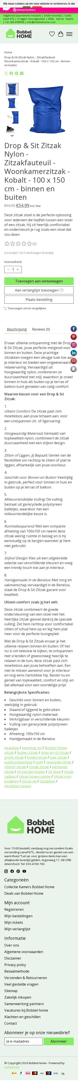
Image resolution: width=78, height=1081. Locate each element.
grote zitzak (14, 757)
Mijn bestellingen (18, 916)
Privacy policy (15, 964)
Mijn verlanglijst (17, 929)
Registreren (14, 909)
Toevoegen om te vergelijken (27, 308)
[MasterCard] (35, 1073)
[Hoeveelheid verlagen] (8, 269)
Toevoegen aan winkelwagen (39, 281)
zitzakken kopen (17, 786)
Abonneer (58, 1041)
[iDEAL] (14, 1073)
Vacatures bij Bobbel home (26, 1010)
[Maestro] (49, 1073)
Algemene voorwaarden (23, 951)
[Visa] (42, 1073)
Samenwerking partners (24, 1003)
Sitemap (11, 990)
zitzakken (47, 781)
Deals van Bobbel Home (23, 893)
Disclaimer (12, 958)
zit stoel (54, 771)
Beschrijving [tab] (17, 329)
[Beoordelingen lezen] (18, 243)
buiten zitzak (27, 752)
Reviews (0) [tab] (41, 329)
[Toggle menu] (69, 34)
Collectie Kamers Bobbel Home (29, 886)
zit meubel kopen (31, 771)
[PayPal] (21, 1073)
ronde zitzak (39, 767)
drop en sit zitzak (55, 752)
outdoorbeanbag (18, 762)
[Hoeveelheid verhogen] (17, 269)
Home (8, 52)
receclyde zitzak (58, 762)
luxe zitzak (58, 757)
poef (39, 762)
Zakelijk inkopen (17, 997)
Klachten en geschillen (22, 1016)
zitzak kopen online (35, 776)
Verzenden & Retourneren (25, 977)
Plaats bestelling (39, 299)
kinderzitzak (37, 757)
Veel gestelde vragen (21, 984)
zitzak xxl (29, 781)
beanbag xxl (32, 747)
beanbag (11, 747)
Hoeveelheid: (13, 262)
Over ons (11, 945)
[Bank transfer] (55, 1073)
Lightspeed (11, 1067)
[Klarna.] (28, 1073)
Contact (10, 1023)
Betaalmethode (16, 971)
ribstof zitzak (15, 767)
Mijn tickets (13, 922)
